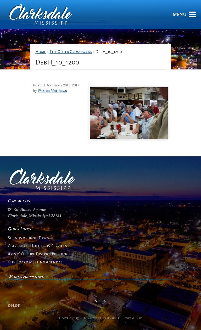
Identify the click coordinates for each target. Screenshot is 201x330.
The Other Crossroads (70, 52)
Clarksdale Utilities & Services (37, 246)
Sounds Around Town (28, 238)
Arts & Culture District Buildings (39, 254)
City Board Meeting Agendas (35, 262)
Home (40, 52)
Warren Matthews (52, 91)
